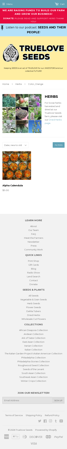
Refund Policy (52, 415)
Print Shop (33, 261)
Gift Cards (33, 264)
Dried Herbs (33, 315)
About (33, 226)
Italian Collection (33, 349)
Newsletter (33, 241)
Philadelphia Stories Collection (33, 361)
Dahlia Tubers (33, 311)
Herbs (18, 84)
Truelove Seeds (24, 430)
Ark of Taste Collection (33, 338)
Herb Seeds (33, 303)
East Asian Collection (33, 342)
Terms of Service (14, 415)
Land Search (33, 276)
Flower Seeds (33, 307)
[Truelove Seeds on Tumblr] (55, 421)
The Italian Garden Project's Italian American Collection (33, 353)
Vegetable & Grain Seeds (33, 299)
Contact (33, 280)
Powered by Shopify (46, 430)
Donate (33, 284)
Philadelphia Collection (33, 357)
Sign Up (58, 400)
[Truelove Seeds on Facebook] (45, 421)
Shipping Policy (34, 415)
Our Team (33, 230)
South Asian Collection (33, 373)
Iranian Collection (33, 345)
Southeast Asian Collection (33, 377)
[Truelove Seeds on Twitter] (39, 421)
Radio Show (33, 272)
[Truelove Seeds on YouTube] (61, 421)
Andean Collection (33, 334)
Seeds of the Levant (33, 369)
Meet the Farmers (33, 238)
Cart (62, 4)
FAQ (33, 234)
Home (5, 84)
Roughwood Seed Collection (33, 365)
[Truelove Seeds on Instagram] (50, 421)
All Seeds (33, 295)
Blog (33, 268)
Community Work (33, 249)
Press (33, 245)
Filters (58, 145)
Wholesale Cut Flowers (33, 319)
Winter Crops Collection (33, 381)
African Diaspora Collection (33, 330)
